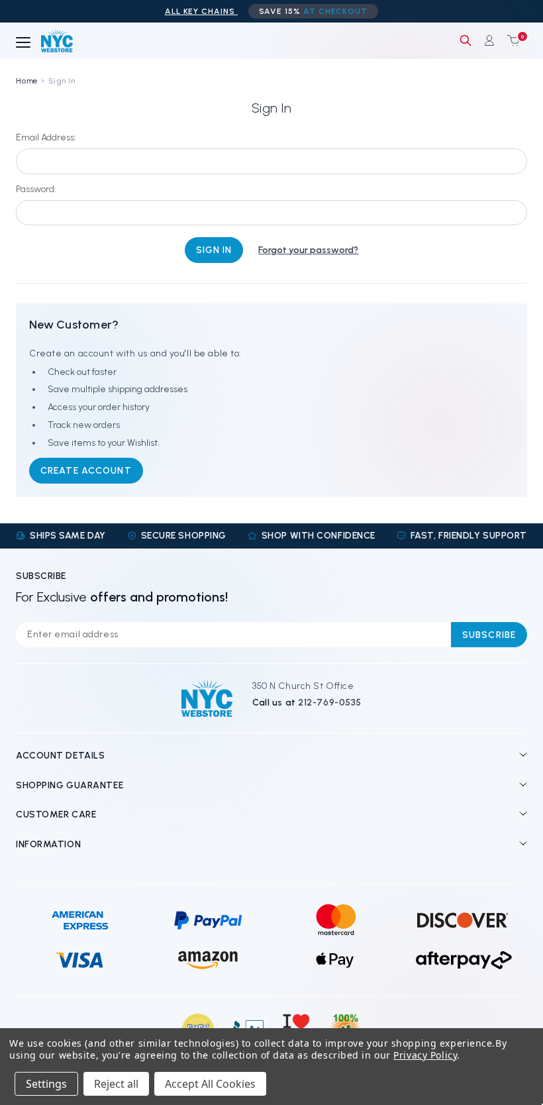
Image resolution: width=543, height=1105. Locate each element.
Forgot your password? (308, 250)
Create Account (86, 470)
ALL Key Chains (201, 11)
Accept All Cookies (210, 1084)
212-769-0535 (330, 702)
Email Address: (46, 137)
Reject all (116, 1084)
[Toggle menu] (23, 43)
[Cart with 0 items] (510, 40)
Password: (36, 189)
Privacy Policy (425, 1055)
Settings (46, 1084)
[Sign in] (489, 40)
